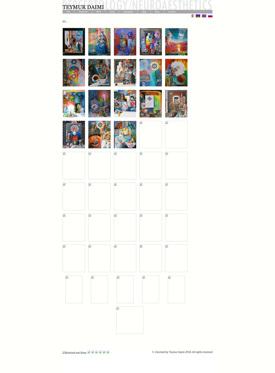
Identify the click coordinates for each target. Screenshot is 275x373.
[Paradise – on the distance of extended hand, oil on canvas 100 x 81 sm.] (151, 271)
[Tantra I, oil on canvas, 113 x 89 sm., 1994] (73, 302)
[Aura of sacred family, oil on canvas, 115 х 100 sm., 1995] (74, 178)
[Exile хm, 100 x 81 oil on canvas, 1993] (151, 147)
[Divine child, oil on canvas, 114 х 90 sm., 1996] (125, 178)
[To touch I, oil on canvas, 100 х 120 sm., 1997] (99, 85)
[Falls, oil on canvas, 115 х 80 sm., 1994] (99, 209)
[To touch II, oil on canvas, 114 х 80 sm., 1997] (151, 178)
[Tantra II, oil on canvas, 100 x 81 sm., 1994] (176, 240)
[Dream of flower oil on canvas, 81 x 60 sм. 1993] (176, 302)
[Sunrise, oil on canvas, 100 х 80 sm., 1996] (176, 54)
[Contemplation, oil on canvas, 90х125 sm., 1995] (176, 271)
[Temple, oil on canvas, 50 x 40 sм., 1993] (176, 209)
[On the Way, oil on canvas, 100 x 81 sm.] (176, 117)
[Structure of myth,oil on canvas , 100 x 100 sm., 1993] (125, 55)
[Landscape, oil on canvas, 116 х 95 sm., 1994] (99, 178)
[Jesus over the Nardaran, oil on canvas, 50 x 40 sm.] (74, 240)
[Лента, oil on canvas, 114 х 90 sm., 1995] (125, 209)
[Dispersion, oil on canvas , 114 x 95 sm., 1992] (151, 54)
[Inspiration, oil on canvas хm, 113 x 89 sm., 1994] (125, 302)
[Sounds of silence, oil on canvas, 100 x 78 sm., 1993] (74, 147)
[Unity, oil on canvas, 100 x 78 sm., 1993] (150, 302)
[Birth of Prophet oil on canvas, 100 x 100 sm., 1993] (130, 333)
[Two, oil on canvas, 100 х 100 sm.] (99, 55)
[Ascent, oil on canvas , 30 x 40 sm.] (74, 55)
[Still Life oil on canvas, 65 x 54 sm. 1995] (125, 271)
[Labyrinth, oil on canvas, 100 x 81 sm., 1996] (176, 147)
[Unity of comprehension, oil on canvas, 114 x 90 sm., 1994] (99, 117)
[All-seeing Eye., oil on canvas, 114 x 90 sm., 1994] (151, 85)
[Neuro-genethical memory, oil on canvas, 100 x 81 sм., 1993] (99, 147)
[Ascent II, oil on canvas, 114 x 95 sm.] (125, 85)
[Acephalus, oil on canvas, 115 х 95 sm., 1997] (151, 209)
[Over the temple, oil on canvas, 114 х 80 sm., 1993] (99, 302)
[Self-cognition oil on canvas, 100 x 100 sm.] (125, 117)
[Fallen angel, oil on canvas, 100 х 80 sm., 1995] (99, 271)
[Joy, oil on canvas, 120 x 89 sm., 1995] (176, 85)
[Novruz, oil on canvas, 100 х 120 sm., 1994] (74, 117)
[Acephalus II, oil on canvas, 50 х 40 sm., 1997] (99, 240)
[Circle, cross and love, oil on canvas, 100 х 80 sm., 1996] (125, 147)
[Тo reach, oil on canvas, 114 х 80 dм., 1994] (176, 178)
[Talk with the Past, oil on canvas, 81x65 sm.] (74, 271)
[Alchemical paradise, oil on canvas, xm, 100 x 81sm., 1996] (74, 85)
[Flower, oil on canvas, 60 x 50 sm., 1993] (125, 240)
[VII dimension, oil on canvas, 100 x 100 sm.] (151, 117)
